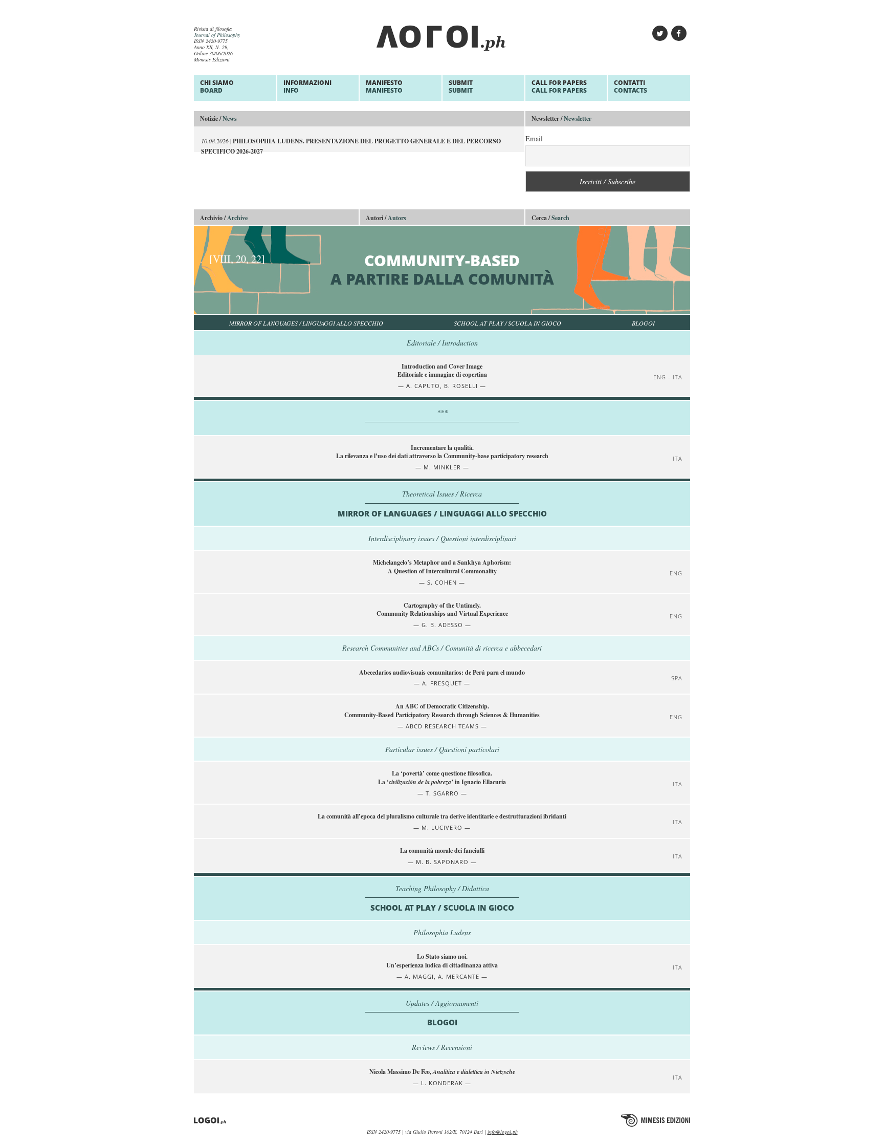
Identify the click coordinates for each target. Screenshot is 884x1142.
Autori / (386, 217)
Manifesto (384, 86)
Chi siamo (217, 86)
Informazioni (307, 86)
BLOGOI (643, 323)
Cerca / (550, 217)
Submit (461, 86)
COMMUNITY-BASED (381, 269)
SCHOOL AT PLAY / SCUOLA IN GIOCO (507, 323)
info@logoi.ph (503, 1131)
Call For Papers (559, 86)
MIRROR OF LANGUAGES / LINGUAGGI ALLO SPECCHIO (306, 323)
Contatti (630, 86)
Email (534, 138)
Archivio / (224, 217)
